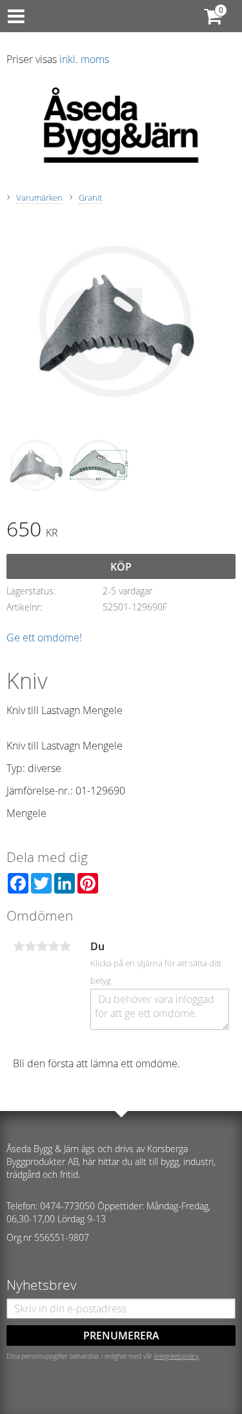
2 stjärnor (30, 946)
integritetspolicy (176, 1356)
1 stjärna (19, 946)
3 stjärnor (42, 946)
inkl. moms (84, 59)
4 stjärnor (53, 946)
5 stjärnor (65, 946)
